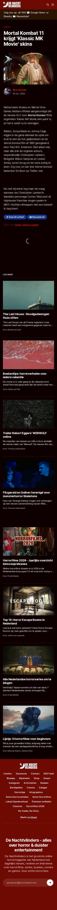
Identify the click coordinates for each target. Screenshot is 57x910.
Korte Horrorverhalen (17, 797)
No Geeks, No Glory (28, 810)
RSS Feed (49, 773)
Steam (46, 778)
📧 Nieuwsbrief (37, 217)
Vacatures (21, 773)
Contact (35, 773)
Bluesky (11, 778)
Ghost (33, 817)
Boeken (44, 783)
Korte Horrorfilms (42, 797)
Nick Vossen (20, 89)
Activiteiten (30, 783)
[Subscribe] (50, 882)
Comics (31, 787)
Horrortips (19, 792)
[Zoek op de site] (47, 4)
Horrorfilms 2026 (35, 806)
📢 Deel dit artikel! (15, 217)
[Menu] (52, 4)
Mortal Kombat (31, 225)
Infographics (36, 792)
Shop (36, 778)
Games (7, 27)
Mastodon (24, 778)
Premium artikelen (41, 801)
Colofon (7, 773)
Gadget (43, 787)
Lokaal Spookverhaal (17, 801)
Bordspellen (16, 787)
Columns (17, 806)
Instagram (14, 783)
